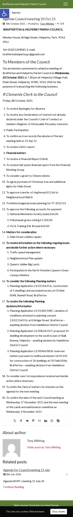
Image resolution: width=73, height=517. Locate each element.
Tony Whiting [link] (47, 23)
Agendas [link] (16, 12)
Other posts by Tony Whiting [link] (44, 447)
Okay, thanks (58, 511)
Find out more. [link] (36, 511)
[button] (6, 474)
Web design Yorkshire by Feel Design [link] (36, 505)
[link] (4, 13)
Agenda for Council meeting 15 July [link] (26, 470)
